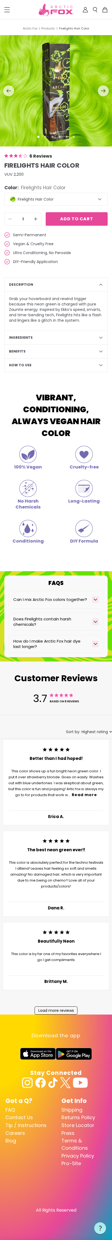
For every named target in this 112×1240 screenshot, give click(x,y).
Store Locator (77, 1125)
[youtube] (80, 1082)
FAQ (10, 1109)
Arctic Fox (30, 28)
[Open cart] (105, 9)
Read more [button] (84, 794)
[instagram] (27, 1082)
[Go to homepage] (56, 9)
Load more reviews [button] (56, 1010)
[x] (65, 1082)
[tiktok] (53, 1082)
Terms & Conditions (74, 1144)
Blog (10, 1140)
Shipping (71, 1109)
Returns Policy (78, 1117)
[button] (38, 137)
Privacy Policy (77, 1155)
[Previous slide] (8, 90)
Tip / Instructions (25, 1125)
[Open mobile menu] (7, 9)
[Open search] (95, 9)
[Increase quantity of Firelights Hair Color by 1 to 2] (35, 219)
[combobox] (89, 732)
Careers (15, 1133)
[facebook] (40, 1082)
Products (48, 28)
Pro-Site (71, 1163)
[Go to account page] (85, 9)
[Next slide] (103, 90)
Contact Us (19, 1117)
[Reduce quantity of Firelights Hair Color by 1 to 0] (10, 219)
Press (67, 1133)
